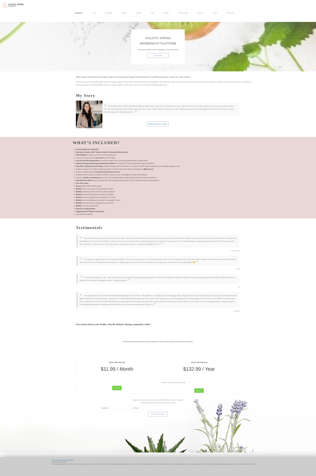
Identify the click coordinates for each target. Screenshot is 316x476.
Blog (94, 13)
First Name (136, 408)
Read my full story (158, 124)
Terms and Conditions (57, 460)
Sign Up (117, 388)
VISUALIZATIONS (183, 13)
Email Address (105, 408)
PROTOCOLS (230, 13)
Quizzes (166, 13)
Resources (108, 13)
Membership (79, 13)
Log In (215, 13)
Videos (124, 13)
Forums (138, 13)
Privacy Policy (65, 460)
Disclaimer (71, 460)
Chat (152, 13)
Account (200, 13)
